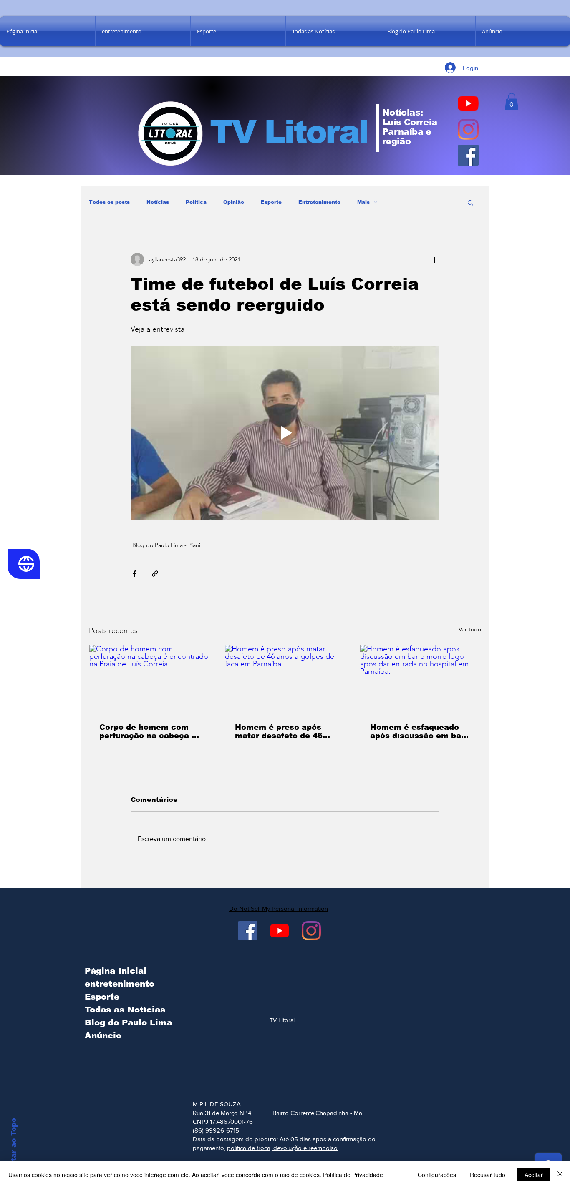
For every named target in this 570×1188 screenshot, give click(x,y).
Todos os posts (109, 202)
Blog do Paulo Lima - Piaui (166, 545)
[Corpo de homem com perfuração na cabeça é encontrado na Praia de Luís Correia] (149, 679)
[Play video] (285, 433)
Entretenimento (319, 202)
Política (196, 202)
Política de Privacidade (353, 1174)
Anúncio (103, 1035)
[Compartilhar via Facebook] (135, 574)
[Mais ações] (434, 259)
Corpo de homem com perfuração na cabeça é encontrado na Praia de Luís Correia (148, 731)
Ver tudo (470, 629)
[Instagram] (468, 129)
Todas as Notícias (125, 1009)
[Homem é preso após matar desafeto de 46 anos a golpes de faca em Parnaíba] (285, 679)
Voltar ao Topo (14, 1146)
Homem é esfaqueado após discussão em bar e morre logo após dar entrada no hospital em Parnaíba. (417, 731)
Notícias (157, 202)
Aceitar (534, 1174)
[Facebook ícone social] (468, 155)
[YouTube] (468, 103)
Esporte (271, 202)
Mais (363, 202)
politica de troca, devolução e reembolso (282, 1147)
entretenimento (119, 983)
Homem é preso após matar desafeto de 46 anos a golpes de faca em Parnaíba (280, 731)
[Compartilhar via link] (155, 574)
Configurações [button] (437, 1174)
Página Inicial (115, 970)
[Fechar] (560, 1174)
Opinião (233, 202)
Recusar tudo (487, 1174)
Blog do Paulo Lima (126, 1022)
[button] (511, 101)
